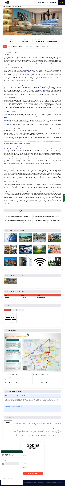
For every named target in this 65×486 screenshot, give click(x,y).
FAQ (47, 46)
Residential (45, 2)
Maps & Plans (36, 46)
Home (39, 2)
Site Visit (61, 2)
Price (31, 46)
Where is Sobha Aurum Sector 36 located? (13, 406)
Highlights (15, 46)
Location (43, 46)
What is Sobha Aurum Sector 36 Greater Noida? (15, 395)
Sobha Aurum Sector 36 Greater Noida (13, 100)
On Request (41, 297)
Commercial (53, 2)
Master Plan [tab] (20, 310)
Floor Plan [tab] (7, 310)
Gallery (26, 46)
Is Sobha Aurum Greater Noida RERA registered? (15, 410)
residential (8, 6)
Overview (10, 46)
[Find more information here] (12, 467)
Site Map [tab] (13, 310)
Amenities (21, 46)
